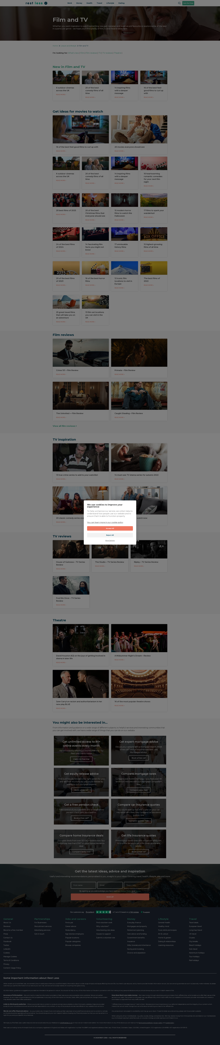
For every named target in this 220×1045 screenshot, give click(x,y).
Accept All (110, 528)
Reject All (110, 535)
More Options (110, 540)
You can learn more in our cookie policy (105, 522)
